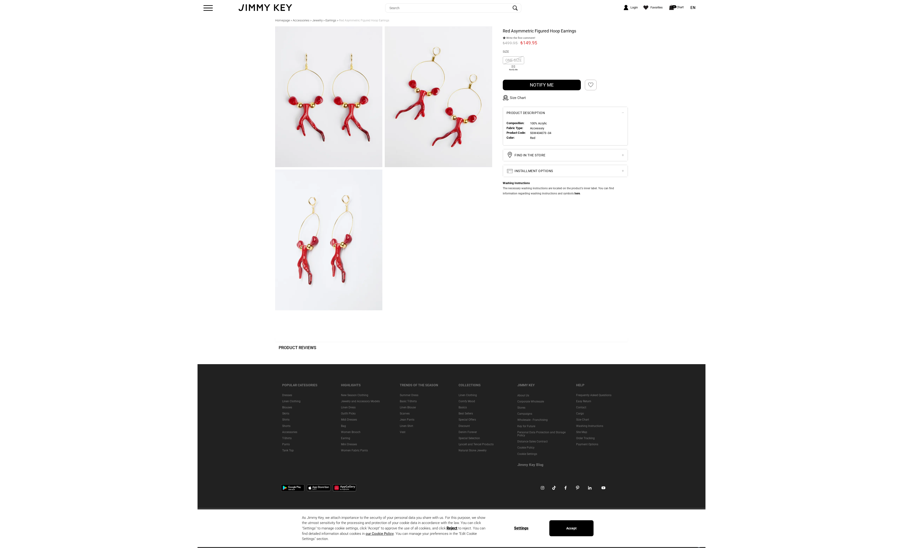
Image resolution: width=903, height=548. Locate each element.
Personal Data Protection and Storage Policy (541, 434)
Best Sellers (466, 413)
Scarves (405, 413)
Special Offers (467, 419)
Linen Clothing (291, 401)
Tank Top (288, 450)
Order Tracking (585, 438)
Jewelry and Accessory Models (360, 401)
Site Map (581, 432)
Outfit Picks (348, 413)
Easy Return (583, 401)
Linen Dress (348, 407)
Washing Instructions (589, 426)
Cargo (580, 413)
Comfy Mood (467, 401)
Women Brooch (350, 432)
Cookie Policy (526, 447)
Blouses (287, 407)
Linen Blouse (408, 407)
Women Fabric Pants (354, 450)
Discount (464, 426)
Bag (343, 426)
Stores (521, 407)
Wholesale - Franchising (532, 420)
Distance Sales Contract (532, 441)
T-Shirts (287, 438)
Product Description (526, 113)
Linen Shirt (406, 426)
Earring (345, 438)
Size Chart (582, 419)
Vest (402, 432)
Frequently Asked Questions (593, 395)
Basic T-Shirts (408, 401)
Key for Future (526, 426)
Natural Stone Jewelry (473, 450)
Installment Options (533, 171)
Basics (463, 407)
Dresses (287, 395)
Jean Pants (407, 419)
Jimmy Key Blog (530, 465)
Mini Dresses (349, 444)
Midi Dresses (349, 419)
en (693, 7)
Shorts (286, 426)
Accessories (289, 432)
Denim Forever (468, 432)
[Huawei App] (344, 487)
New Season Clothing (354, 395)
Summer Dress (409, 395)
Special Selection (469, 438)
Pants (286, 444)
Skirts (285, 413)
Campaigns (524, 413)
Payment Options (587, 444)
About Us (523, 395)
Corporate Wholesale (530, 401)
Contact (581, 407)
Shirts (285, 419)
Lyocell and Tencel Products (476, 444)
